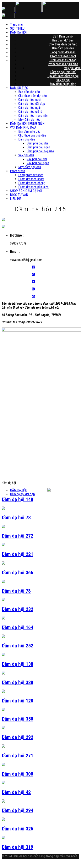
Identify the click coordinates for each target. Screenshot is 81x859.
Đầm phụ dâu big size (40, 151)
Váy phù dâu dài (37, 159)
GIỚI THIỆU (50, 28)
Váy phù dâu (26, 155)
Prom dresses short (63, 56)
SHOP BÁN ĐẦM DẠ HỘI (26, 191)
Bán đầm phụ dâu (63, 48)
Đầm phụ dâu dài (37, 143)
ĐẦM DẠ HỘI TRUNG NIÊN (27, 123)
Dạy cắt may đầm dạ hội (63, 76)
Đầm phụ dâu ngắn (38, 147)
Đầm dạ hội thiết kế (63, 72)
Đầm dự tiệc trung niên (33, 116)
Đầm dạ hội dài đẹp (22, 494)
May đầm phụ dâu (29, 167)
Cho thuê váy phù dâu (32, 135)
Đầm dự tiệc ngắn (29, 108)
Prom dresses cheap (62, 60)
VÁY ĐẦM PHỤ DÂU (23, 127)
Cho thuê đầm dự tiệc (63, 44)
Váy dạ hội (63, 80)
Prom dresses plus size (63, 64)
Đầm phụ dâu (26, 139)
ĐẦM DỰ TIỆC (19, 88)
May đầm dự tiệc (29, 120)
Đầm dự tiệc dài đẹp (31, 104)
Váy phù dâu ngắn (38, 163)
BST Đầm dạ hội (63, 36)
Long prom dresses (63, 52)
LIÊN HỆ (15, 199)
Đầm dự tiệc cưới (29, 100)
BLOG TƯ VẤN (19, 195)
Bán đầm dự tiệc (63, 40)
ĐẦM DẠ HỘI (50, 32)
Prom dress (17, 171)
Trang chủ (50, 24)
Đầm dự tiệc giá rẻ (30, 112)
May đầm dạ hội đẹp (63, 84)
